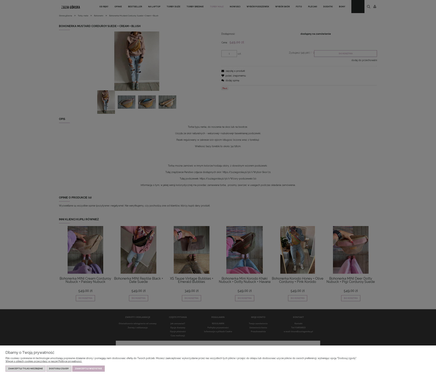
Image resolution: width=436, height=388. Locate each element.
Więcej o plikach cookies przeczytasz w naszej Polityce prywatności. (43, 361)
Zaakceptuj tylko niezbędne (25, 368)
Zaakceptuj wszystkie (88, 368)
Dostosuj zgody (59, 368)
